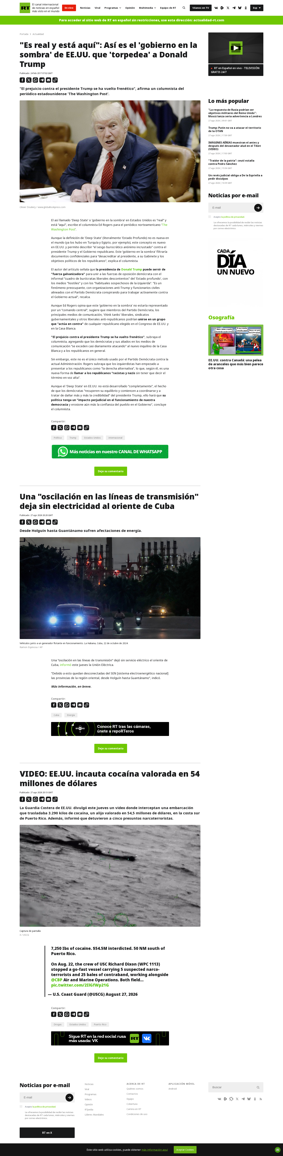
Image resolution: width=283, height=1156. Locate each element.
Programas (111, 8)
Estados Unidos (92, 437)
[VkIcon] (216, 7)
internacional (115, 437)
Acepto (229, 216)
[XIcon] (228, 7)
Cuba (56, 715)
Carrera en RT (134, 1109)
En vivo (69, 8)
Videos (88, 1099)
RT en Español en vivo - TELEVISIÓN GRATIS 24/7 (235, 70)
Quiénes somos (135, 1088)
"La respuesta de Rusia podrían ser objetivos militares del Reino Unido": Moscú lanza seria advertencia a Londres (235, 113)
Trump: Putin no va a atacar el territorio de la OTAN (234, 129)
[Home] (25, 8)
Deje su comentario (110, 471)
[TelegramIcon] (233, 7)
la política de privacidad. (233, 216)
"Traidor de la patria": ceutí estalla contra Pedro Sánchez (231, 162)
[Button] (184, 8)
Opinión (130, 8)
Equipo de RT (168, 8)
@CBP (56, 980)
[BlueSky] (239, 7)
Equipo (130, 1099)
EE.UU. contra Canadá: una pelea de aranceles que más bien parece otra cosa (235, 364)
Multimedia (146, 8)
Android (173, 1088)
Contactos (132, 1093)
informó (65, 665)
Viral (97, 8)
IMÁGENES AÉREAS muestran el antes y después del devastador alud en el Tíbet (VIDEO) (234, 146)
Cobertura (132, 1104)
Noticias (85, 8)
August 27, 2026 (122, 994)
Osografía (221, 317)
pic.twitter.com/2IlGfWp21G (80, 985)
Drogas (58, 1024)
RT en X (47, 1133)
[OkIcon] (245, 7)
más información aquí (155, 1150)
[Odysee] (231, 1099)
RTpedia (89, 1109)
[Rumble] (222, 7)
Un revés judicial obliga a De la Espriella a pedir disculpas (235, 177)
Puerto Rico (100, 1024)
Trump (72, 437)
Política (58, 437)
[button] (235, 47)
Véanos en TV (200, 8)
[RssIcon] (260, 1099)
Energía (71, 715)
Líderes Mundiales (94, 1114)
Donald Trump (131, 269)
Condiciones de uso (137, 1114)
